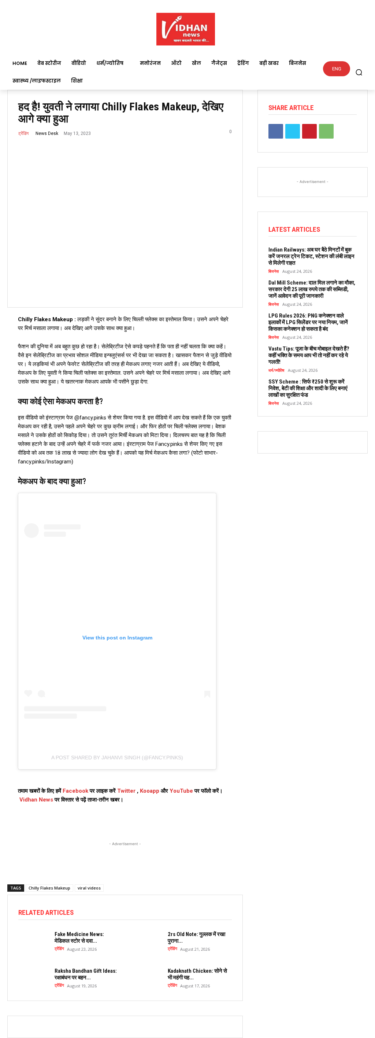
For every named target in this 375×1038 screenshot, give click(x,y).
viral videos (89, 888)
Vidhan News (36, 799)
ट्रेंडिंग (23, 133)
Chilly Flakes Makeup (49, 888)
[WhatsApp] (326, 131)
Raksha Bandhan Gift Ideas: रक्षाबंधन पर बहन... (86, 974)
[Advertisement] (125, 857)
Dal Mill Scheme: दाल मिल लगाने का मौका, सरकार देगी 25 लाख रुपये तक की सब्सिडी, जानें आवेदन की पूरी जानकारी (311, 289)
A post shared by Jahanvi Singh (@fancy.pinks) (117, 757)
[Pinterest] (309, 131)
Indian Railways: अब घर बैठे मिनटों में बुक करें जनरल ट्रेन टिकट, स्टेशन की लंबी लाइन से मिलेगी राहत (311, 256)
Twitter (126, 791)
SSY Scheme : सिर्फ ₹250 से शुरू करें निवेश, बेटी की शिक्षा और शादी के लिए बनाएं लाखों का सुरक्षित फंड (308, 388)
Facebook (75, 791)
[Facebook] (275, 131)
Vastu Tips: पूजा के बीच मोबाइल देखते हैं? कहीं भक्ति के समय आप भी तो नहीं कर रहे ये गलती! (308, 355)
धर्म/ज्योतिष (276, 370)
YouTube (181, 791)
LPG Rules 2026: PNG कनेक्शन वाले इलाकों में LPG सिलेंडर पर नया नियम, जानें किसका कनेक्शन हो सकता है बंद (308, 322)
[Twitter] (292, 131)
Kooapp (149, 791)
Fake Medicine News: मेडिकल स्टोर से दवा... (79, 937)
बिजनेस (273, 271)
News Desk (47, 133)
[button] (359, 72)
